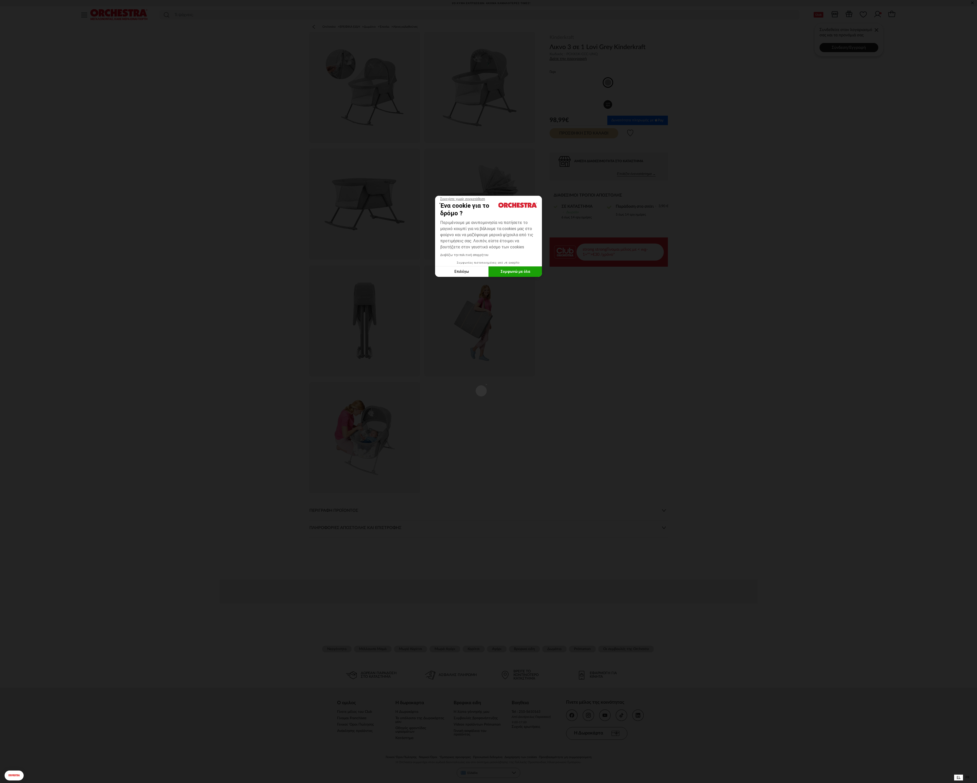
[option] (967, 777)
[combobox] (958, 777)
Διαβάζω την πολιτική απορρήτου (464, 255)
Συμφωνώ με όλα (515, 271)
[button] (14, 775)
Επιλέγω (461, 271)
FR (967, 777)
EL (958, 777)
